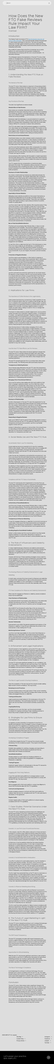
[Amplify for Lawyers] (8, 3)
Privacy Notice (20, 1040)
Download (13, 31)
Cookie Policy (20, 1038)
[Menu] (49, 3)
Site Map (19, 1036)
